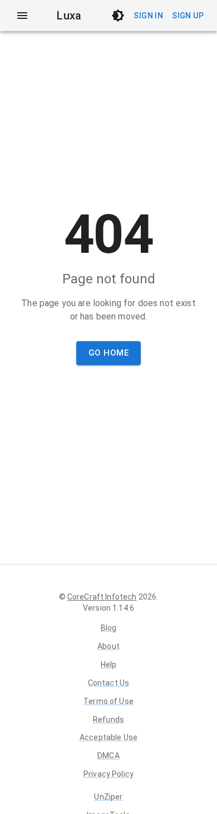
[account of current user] (22, 15)
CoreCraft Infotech (102, 596)
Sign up (188, 15)
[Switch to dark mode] (118, 15)
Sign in (148, 15)
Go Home (108, 353)
